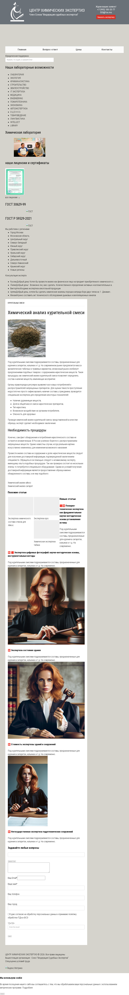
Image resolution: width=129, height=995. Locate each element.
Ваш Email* (12, 878)
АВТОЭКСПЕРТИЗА (19, 108)
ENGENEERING (16, 98)
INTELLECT (15, 122)
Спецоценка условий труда (17, 961)
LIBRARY (14, 125)
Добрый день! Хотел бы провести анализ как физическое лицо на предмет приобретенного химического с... (66, 281)
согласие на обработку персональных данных (36, 914)
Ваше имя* (12, 884)
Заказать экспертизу (106, 17)
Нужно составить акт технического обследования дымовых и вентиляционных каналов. (56, 295)
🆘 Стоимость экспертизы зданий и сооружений (32, 744)
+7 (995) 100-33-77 (106, 9)
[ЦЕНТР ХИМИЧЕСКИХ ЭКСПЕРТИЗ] (14, 20)
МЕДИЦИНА (16, 95)
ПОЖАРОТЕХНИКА (18, 101)
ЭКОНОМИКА (16, 105)
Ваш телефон (13, 894)
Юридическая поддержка (17, 56)
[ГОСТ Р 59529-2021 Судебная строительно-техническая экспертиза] (29, 225)
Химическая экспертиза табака (45, 543)
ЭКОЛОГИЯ (15, 78)
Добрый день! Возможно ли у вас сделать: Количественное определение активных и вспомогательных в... (64, 285)
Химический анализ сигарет (20, 486)
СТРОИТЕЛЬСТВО (18, 84)
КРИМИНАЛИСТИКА (19, 81)
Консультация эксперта (15, 275)
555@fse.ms (106, 12)
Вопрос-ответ (50, 49)
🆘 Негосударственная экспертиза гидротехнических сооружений (40, 831)
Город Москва (16, 232)
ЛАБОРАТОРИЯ (17, 74)
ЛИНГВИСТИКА (17, 118)
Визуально (10, 861)
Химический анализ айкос (19, 482)
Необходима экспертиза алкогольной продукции (39, 288)
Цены (79, 49)
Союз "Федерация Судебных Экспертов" (49, 958)
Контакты (107, 49)
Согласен (2, 993)
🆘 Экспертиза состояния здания (24, 650)
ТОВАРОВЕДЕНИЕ (18, 115)
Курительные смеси (16, 303)
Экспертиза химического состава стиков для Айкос (19, 521)
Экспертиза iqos (41, 518)
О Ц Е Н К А (15, 112)
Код (14, 861)
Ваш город (12, 904)
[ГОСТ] (29, 211)
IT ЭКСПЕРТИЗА (17, 91)
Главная (22, 49)
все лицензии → (12, 197)
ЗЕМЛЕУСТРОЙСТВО (19, 88)
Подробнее (27, 987)
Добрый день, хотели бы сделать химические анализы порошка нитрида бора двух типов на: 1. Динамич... (64, 291)
